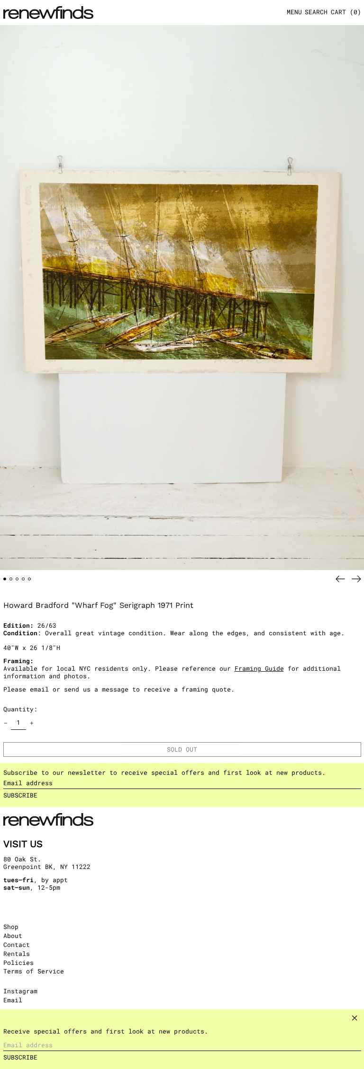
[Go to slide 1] (5, 579)
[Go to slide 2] (11, 579)
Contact (16, 944)
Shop (10, 926)
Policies (18, 962)
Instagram (20, 991)
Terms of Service (33, 971)
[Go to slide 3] (17, 579)
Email (12, 1000)
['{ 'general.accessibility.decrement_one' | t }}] (5, 723)
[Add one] (31, 723)
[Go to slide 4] (23, 579)
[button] (316, 12)
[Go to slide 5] (29, 579)
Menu (294, 12)
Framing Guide (259, 668)
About (12, 935)
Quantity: (20, 709)
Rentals (16, 953)
